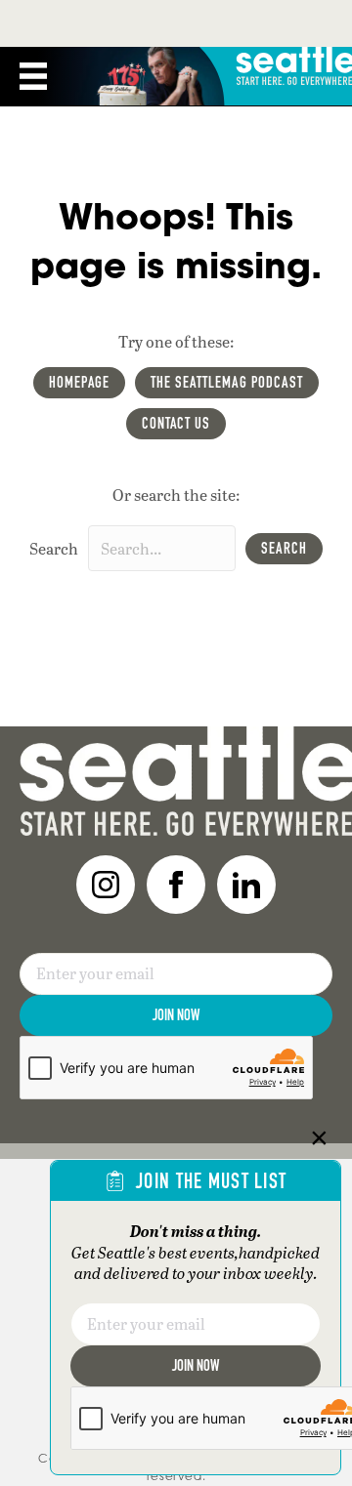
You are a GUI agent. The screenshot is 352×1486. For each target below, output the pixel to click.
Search (53, 548)
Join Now (176, 1015)
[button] (284, 548)
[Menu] (33, 76)
